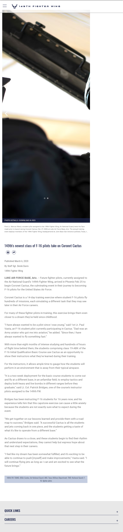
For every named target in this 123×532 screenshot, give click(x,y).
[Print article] (8, 252)
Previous (6, 113)
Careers (10, 519)
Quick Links (12, 510)
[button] (5, 6)
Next (85, 113)
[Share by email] (14, 252)
